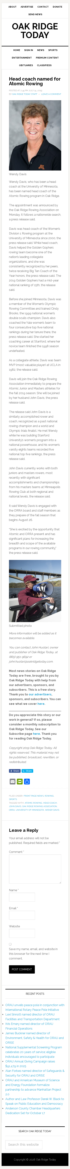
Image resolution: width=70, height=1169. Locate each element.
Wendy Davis (52, 810)
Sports (13, 799)
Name (14, 890)
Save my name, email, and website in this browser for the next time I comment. (33, 953)
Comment (16, 852)
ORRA (12, 810)
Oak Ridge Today (35, 30)
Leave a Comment (51, 94)
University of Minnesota (30, 810)
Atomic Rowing (33, 803)
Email (13, 908)
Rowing (49, 796)
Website (14, 926)
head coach (50, 803)
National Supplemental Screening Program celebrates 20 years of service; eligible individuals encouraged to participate (33, 1052)
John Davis (15, 806)
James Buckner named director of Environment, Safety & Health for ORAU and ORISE (34, 1038)
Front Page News (34, 796)
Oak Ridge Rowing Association (39, 806)
